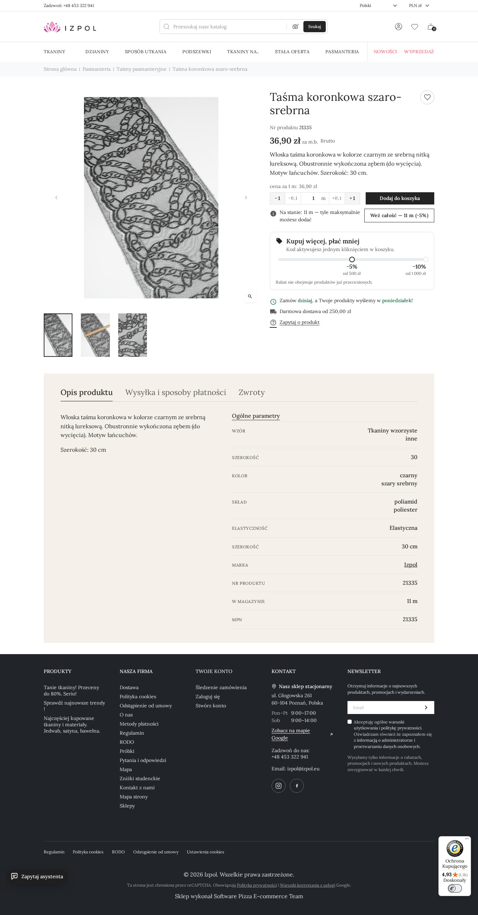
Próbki (127, 751)
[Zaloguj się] (398, 26)
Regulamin (132, 733)
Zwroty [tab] (252, 392)
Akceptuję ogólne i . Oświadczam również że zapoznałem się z (393, 734)
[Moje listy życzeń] (414, 26)
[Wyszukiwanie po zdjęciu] (295, 27)
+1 (352, 198)
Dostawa (129, 687)
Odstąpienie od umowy (146, 705)
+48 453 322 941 (290, 757)
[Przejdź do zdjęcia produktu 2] (95, 334)
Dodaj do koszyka (400, 198)
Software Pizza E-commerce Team (258, 896)
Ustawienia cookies (205, 851)
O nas (126, 715)
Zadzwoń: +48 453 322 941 (69, 5)
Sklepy (127, 806)
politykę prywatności (401, 727)
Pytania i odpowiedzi (143, 760)
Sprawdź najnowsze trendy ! (74, 706)
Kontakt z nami (137, 787)
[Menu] (467, 840)
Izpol (410, 564)
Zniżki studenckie (140, 778)
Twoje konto (214, 671)
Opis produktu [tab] (87, 392)
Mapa (126, 769)
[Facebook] (297, 786)
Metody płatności (139, 724)
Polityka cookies (138, 696)
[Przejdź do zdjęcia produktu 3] (132, 334)
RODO (127, 742)
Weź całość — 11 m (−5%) (399, 215)
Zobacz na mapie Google (291, 734)
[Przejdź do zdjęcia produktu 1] (58, 334)
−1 (277, 198)
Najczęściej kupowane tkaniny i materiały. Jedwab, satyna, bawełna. (72, 724)
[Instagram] (279, 786)
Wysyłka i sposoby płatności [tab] (175, 392)
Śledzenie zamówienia (221, 687)
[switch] (455, 888)
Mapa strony (134, 796)
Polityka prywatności (257, 885)
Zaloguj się (208, 696)
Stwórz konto (211, 705)
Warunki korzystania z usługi (307, 885)
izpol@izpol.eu (303, 768)
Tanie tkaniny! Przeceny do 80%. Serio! (71, 690)
